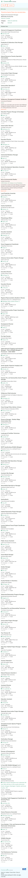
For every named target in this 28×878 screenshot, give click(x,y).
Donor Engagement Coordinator (9, 244)
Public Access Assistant (7, 541)
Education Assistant (6, 699)
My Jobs (4, 9)
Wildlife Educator (6, 838)
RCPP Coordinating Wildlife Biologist (11, 447)
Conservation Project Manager (9, 73)
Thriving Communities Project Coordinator (12, 310)
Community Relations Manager (9, 155)
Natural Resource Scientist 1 (9, 673)
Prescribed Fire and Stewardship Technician (13, 608)
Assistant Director (6, 685)
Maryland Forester (6, 779)
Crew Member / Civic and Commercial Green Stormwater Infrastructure (13, 825)
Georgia (8, 18)
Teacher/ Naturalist (6, 660)
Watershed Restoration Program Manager (12, 594)
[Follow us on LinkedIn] (25, 869)
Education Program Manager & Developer (12, 112)
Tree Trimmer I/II (5, 633)
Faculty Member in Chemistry (9, 580)
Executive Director (6, 139)
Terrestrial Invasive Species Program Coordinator (11, 724)
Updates (7, 872)
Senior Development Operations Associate (12, 167)
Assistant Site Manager (7, 473)
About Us (3, 872)
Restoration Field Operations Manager (11, 461)
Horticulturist (4, 499)
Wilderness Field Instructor (8, 393)
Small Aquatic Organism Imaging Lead (11, 365)
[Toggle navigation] (1, 1)
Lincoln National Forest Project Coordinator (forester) (13, 526)
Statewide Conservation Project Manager (12, 711)
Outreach (10, 23)
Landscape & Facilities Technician (10, 433)
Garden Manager (5, 567)
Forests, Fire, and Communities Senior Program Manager (14, 378)
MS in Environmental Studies (9, 179)
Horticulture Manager (7, 739)
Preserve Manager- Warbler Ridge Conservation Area (10, 420)
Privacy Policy (12, 872)
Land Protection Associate (8, 193)
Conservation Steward (7, 125)
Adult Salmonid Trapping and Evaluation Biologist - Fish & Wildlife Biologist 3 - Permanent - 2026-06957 (12, 350)
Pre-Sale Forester (6, 336)
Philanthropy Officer (6, 218)
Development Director (7, 324)
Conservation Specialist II (8, 85)
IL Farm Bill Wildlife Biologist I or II (10, 765)
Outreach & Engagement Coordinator (11, 30)
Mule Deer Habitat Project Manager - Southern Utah (14, 647)
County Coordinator (6, 206)
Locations (11, 5)
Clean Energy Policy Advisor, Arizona (11, 407)
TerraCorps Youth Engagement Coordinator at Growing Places (13, 799)
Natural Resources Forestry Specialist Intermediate (11, 57)
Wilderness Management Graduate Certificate (13, 99)
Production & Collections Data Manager (12, 42)
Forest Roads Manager (7, 554)
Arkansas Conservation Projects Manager (12, 258)
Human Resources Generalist (9, 812)
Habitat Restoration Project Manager (11, 511)
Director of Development (8, 751)
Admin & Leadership (12, 21)
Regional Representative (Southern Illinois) (13, 298)
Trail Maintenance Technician (9, 852)
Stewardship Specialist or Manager (10, 485)
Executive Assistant (6, 232)
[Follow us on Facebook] (23, 869)
